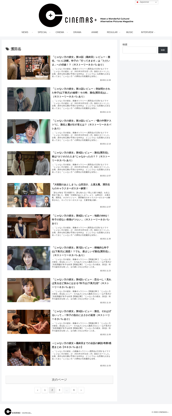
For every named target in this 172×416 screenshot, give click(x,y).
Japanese (144, 2)
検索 (125, 44)
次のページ (59, 379)
